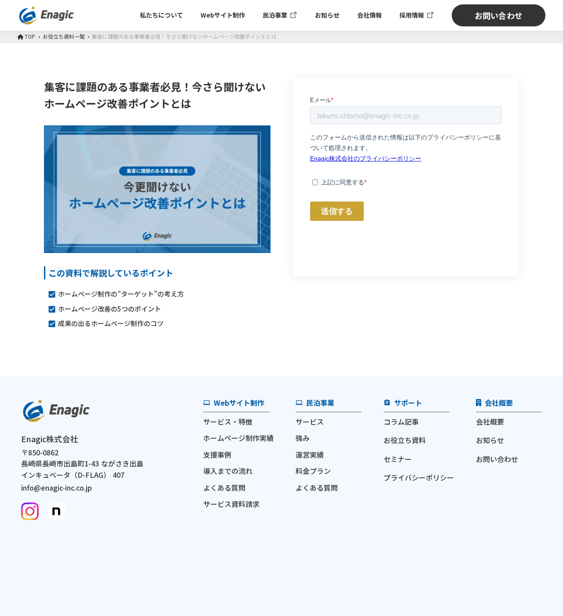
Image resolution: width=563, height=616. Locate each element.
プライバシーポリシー (419, 477)
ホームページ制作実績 (238, 438)
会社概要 (490, 421)
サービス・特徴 (227, 421)
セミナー (398, 459)
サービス (310, 421)
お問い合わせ (497, 459)
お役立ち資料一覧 (64, 36)
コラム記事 (401, 421)
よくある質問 (224, 487)
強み (303, 438)
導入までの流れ (227, 471)
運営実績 (310, 454)
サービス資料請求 (231, 504)
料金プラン (313, 471)
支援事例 (217, 454)
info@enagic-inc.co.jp (56, 487)
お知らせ (490, 440)
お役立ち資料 (405, 440)
